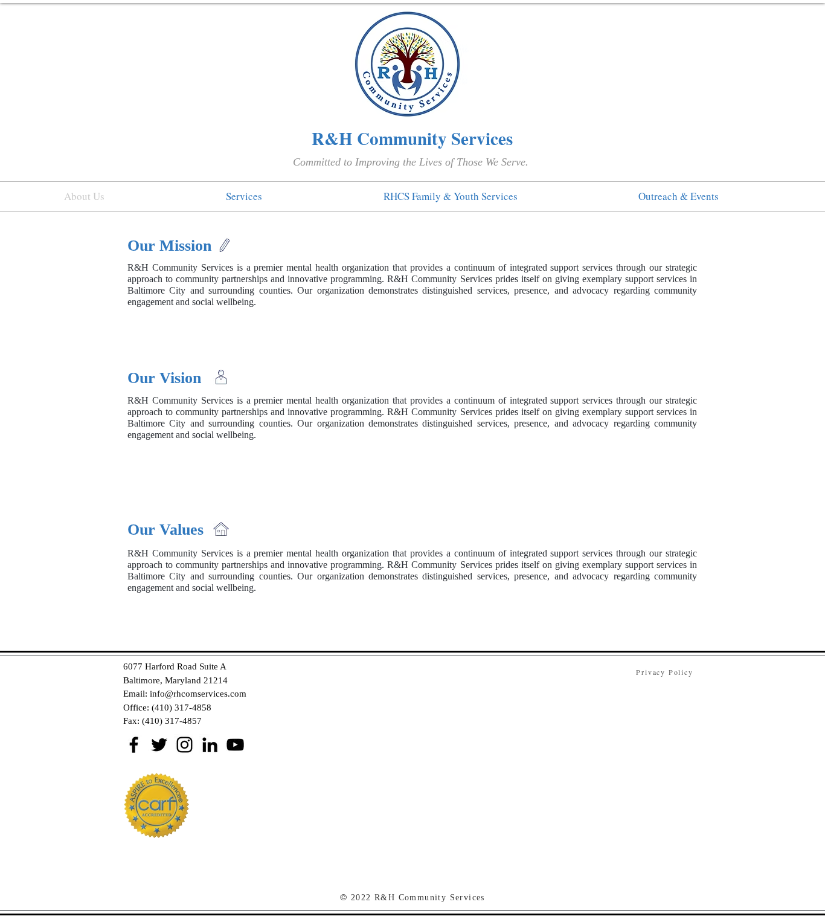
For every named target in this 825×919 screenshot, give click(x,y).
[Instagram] (184, 744)
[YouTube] (235, 744)
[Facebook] (133, 744)
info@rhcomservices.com (198, 693)
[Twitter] (159, 744)
